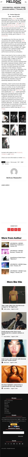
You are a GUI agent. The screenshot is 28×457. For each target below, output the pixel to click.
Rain (13, 91)
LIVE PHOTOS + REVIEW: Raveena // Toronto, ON (16, 251)
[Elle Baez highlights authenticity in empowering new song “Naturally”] (14, 374)
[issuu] (23, 444)
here (24, 157)
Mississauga (14, 162)
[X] (12, 229)
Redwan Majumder (15, 14)
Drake (22, 34)
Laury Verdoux (7, 336)
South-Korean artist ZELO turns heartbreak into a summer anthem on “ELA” (12, 333)
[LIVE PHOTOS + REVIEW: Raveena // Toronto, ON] (5, 251)
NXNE (23, 41)
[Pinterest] (15, 229)
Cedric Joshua (7, 309)
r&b (3, 163)
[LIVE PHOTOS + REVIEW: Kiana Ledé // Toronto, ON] (5, 265)
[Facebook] (8, 229)
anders (14, 18)
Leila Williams (7, 388)
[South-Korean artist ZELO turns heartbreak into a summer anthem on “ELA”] (14, 321)
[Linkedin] (17, 444)
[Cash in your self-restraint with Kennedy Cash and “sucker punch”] (14, 348)
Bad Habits (19, 90)
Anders (7, 162)
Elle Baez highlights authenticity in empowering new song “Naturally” (12, 385)
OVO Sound (4, 35)
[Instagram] (5, 444)
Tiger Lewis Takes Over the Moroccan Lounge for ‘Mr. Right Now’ (12, 306)
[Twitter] (11, 444)
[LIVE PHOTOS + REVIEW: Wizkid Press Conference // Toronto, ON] (5, 244)
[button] (5, 117)
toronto (7, 163)
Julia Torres (6, 362)
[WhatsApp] (19, 229)
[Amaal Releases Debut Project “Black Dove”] (5, 258)
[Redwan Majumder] (14, 171)
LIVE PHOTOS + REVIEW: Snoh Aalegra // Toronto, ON (18, 271)
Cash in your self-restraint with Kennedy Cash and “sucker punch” (13, 359)
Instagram (4, 154)
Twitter (12, 154)
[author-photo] (2, 309)
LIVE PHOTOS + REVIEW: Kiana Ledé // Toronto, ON (18, 264)
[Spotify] (14, 444)
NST (22, 28)
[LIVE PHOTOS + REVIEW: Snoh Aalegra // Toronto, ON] (5, 271)
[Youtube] (20, 444)
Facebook (19, 152)
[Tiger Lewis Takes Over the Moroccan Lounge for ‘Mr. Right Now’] (14, 295)
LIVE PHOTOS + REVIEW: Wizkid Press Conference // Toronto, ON (17, 245)
